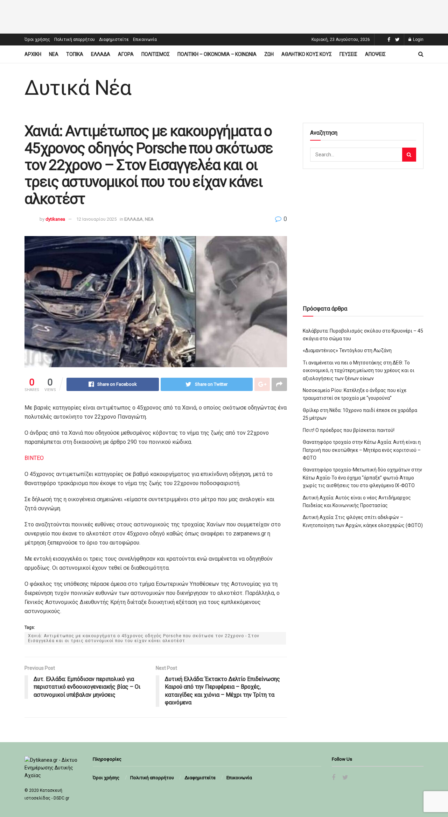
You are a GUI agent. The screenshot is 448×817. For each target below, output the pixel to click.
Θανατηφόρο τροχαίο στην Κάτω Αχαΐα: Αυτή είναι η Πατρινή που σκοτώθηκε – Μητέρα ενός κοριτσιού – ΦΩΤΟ (362, 450)
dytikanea (55, 219)
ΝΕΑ (53, 54)
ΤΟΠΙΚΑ (74, 54)
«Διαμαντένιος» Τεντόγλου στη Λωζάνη (347, 350)
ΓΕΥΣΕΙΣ (348, 54)
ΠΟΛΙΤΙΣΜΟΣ (155, 54)
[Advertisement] (224, 15)
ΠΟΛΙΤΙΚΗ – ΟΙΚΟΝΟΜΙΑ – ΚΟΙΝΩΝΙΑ (217, 54)
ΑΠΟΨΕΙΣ (375, 54)
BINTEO (34, 458)
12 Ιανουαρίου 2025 (96, 219)
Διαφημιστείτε (114, 39)
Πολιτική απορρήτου (74, 39)
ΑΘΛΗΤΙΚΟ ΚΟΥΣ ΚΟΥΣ (306, 54)
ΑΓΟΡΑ (126, 54)
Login (418, 39)
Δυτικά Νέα (77, 87)
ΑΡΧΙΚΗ (32, 54)
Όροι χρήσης (37, 39)
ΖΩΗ (269, 54)
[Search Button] (409, 155)
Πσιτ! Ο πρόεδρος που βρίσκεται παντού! (348, 430)
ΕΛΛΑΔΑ (100, 54)
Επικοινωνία (145, 39)
